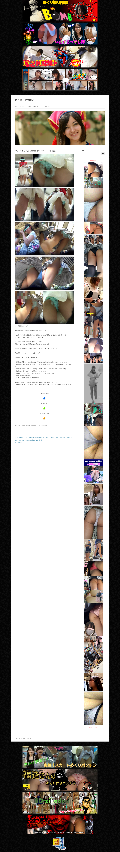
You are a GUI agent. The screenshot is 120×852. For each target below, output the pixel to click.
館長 (46, 426)
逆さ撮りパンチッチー (48, 106)
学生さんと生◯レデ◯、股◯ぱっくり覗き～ (60, 437)
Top (115, 847)
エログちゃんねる (19, 106)
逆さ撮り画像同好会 (33, 106)
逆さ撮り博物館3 (24, 99)
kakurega (24, 426)
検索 (83, 150)
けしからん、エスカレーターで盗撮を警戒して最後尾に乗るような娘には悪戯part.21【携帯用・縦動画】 (29, 440)
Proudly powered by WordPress (23, 738)
